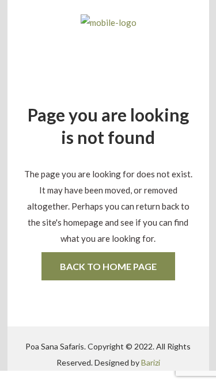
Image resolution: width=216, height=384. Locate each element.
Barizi (150, 362)
